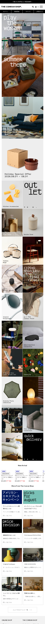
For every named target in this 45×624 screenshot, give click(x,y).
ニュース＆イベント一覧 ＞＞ (22, 610)
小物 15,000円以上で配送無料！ (22, 2)
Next (44, 474)
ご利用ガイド (39, 11)
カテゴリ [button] (28, 11)
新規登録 (16, 11)
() (38, 7)
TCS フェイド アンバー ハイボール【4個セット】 (21, 477)
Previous (0, 474)
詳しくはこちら (7, 515)
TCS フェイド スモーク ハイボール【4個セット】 (35, 477)
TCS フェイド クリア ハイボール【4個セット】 (7, 477)
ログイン (5, 11)
